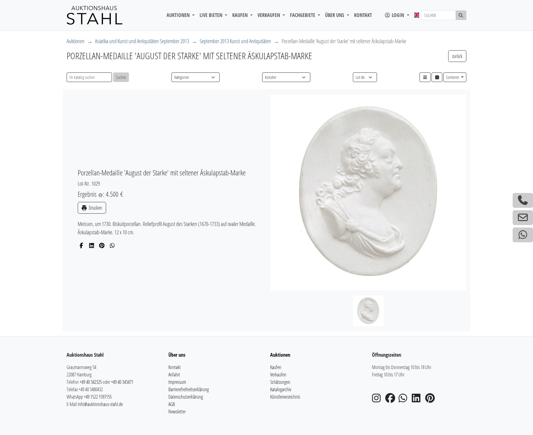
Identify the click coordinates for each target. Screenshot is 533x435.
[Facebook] (81, 245)
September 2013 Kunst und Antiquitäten (235, 41)
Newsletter (177, 411)
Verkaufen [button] (269, 15)
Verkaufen (278, 374)
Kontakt (363, 15)
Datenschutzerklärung (185, 396)
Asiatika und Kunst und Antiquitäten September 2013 (142, 41)
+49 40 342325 (91, 382)
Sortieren (453, 77)
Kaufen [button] (240, 15)
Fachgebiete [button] (303, 15)
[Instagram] (378, 399)
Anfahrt (174, 374)
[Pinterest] (101, 245)
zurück (457, 56)
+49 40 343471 (122, 382)
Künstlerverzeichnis (285, 396)
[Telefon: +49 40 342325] (523, 200)
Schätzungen (280, 382)
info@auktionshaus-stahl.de (100, 404)
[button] (425, 77)
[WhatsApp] (112, 245)
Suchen (121, 77)
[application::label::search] (461, 15)
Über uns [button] (335, 15)
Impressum (177, 382)
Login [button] (397, 15)
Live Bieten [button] (212, 15)
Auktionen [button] (179, 15)
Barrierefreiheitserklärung (188, 389)
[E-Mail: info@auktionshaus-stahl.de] (523, 217)
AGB (171, 404)
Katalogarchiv (280, 389)
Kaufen (275, 367)
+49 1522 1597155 (98, 396)
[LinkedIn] (91, 245)
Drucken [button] (95, 207)
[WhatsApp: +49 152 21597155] (523, 235)
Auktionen (76, 41)
